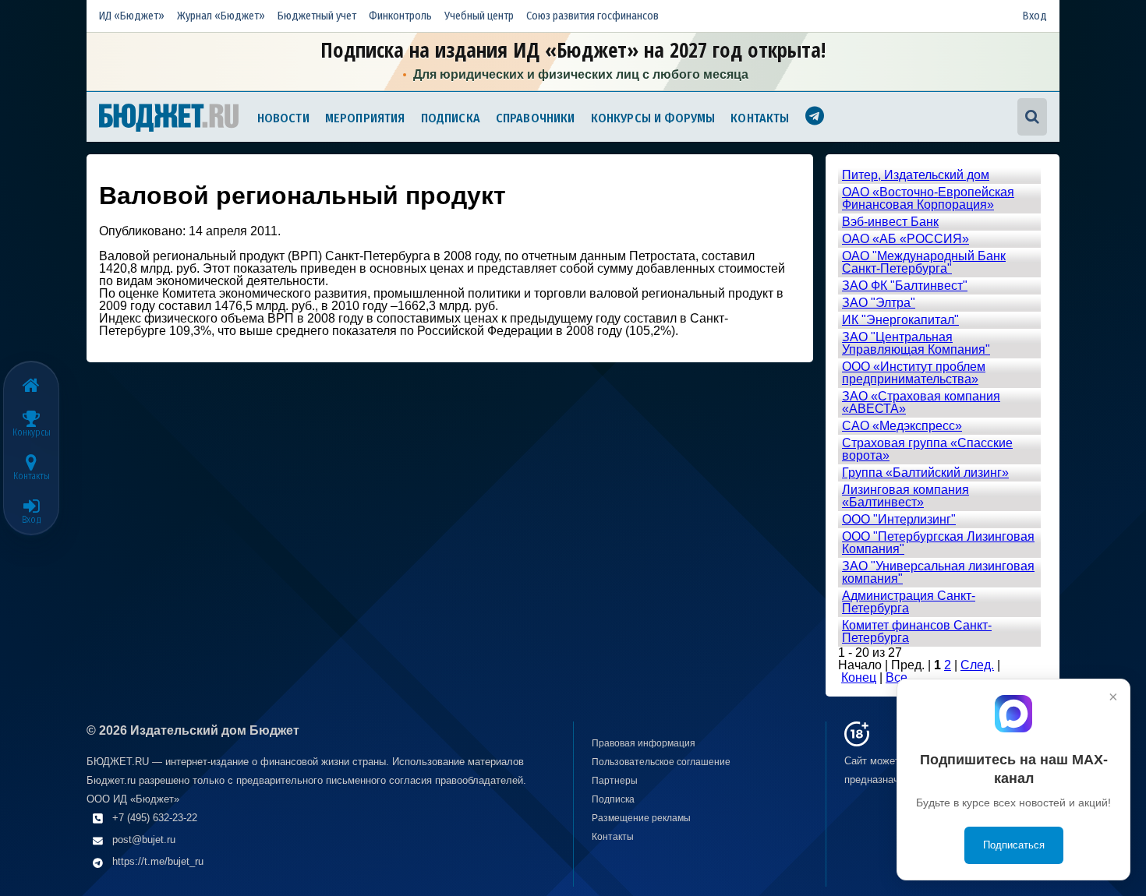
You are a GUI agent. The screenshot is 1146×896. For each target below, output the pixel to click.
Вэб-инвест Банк (890, 221)
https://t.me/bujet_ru (157, 861)
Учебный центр (479, 16)
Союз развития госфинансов (592, 16)
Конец (858, 677)
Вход (1035, 16)
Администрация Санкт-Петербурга (908, 602)
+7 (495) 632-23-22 (154, 818)
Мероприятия (365, 118)
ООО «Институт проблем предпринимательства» (913, 373)
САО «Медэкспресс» (902, 425)
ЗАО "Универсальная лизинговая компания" (938, 572)
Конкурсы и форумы (653, 118)
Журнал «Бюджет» (221, 16)
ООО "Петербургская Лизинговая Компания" (938, 543)
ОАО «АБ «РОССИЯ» (905, 238)
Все (896, 677)
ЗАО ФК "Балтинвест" (904, 285)
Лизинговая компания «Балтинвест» (905, 496)
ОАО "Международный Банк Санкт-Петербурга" (924, 262)
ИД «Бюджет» (131, 16)
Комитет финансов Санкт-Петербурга (917, 631)
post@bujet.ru (143, 839)
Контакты (759, 118)
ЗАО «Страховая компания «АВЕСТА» (921, 402)
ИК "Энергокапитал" (900, 319)
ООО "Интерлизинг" (899, 519)
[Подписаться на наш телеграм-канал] (814, 118)
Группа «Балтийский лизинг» (925, 472)
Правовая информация (643, 743)
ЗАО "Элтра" (878, 302)
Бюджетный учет (317, 16)
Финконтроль (400, 16)
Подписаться (1014, 845)
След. (977, 665)
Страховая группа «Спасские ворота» (927, 449)
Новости (283, 118)
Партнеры (615, 780)
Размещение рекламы (641, 818)
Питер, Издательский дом (915, 175)
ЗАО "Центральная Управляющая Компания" (916, 343)
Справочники (535, 118)
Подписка (450, 118)
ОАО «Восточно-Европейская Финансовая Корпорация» (928, 198)
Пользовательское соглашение (661, 762)
